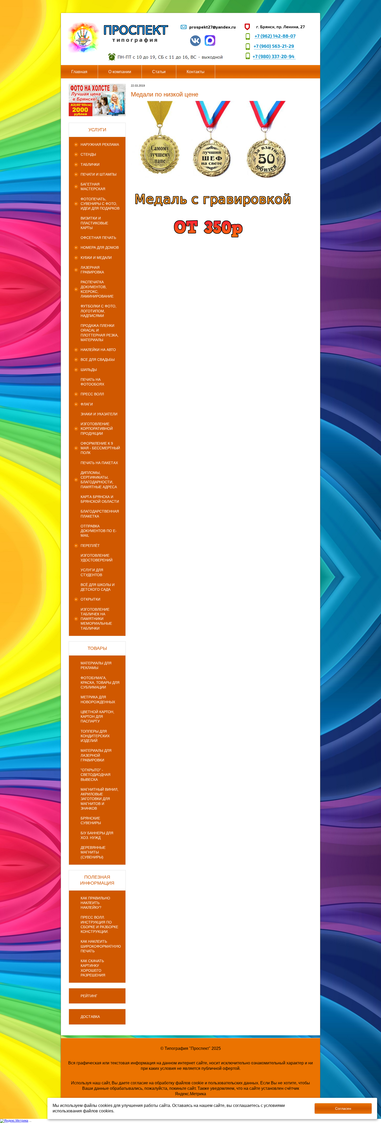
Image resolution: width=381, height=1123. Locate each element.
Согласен (343, 1108)
